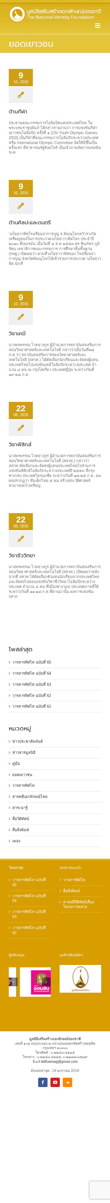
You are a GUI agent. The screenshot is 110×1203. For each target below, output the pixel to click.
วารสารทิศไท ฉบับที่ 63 (31, 684)
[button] (13, 982)
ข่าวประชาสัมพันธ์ (27, 741)
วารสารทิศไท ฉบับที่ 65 (31, 662)
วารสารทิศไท (23, 785)
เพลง (16, 841)
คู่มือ (16, 763)
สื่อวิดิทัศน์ (20, 819)
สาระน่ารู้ (20, 808)
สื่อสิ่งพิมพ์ (20, 830)
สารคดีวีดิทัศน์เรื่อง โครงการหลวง (78, 904)
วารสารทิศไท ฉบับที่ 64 (31, 673)
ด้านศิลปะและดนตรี (30, 222)
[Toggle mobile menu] (98, 25)
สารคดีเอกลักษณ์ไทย (30, 796)
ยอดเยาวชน (22, 775)
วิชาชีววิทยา (22, 555)
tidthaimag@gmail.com (59, 1062)
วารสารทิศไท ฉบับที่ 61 (31, 706)
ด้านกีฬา (18, 111)
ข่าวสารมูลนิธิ (23, 752)
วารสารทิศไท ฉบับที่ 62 (31, 695)
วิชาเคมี (17, 333)
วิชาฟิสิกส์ (20, 444)
